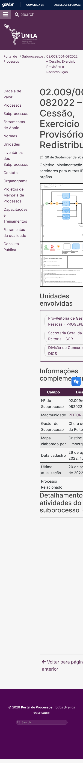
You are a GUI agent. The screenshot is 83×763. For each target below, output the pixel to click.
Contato (10, 172)
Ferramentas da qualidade (14, 232)
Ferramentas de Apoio (14, 124)
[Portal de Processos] (20, 34)
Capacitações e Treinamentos (15, 215)
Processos (12, 105)
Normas (10, 135)
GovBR (8, 5)
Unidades (11, 144)
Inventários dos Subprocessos (15, 158)
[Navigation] (5, 14)
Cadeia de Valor (12, 93)
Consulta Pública (11, 246)
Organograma (15, 180)
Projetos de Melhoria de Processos (13, 195)
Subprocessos (15, 113)
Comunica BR (35, 4)
